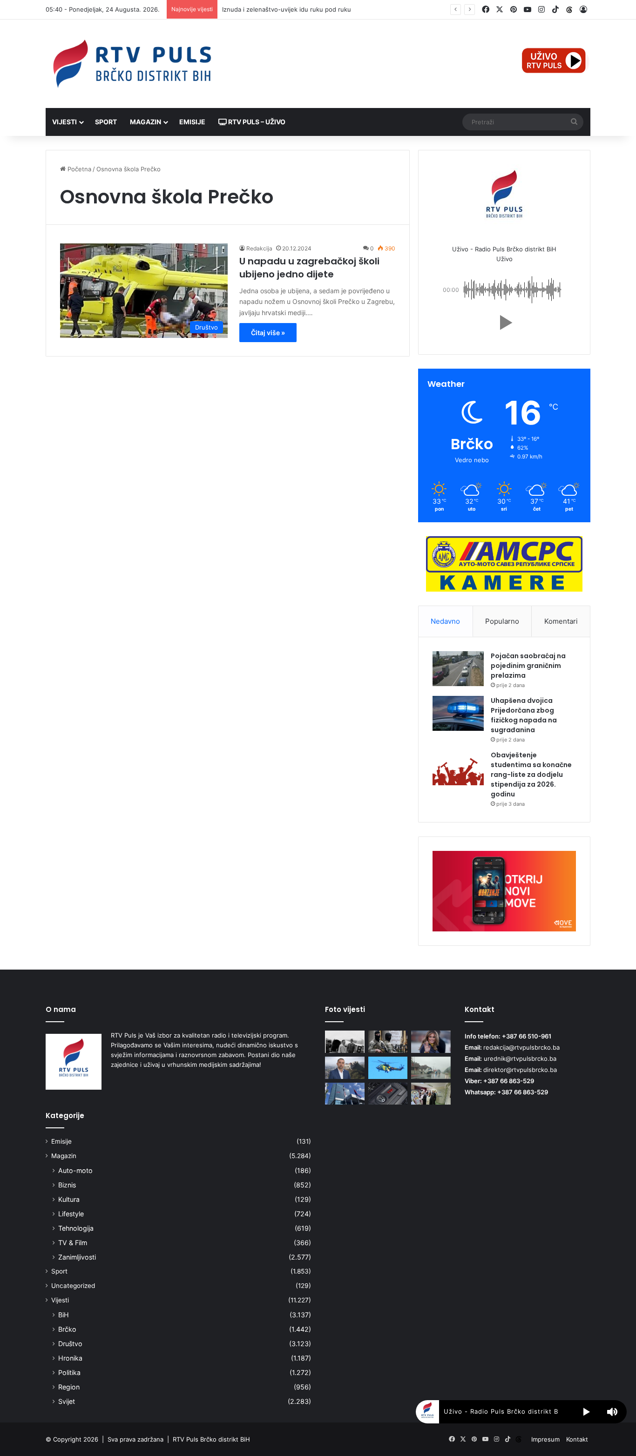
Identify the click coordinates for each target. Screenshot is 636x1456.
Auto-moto (75, 1170)
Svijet (66, 1401)
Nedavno (445, 621)
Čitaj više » (268, 333)
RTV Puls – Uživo (256, 122)
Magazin (145, 122)
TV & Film (72, 1243)
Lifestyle (71, 1214)
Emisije (192, 122)
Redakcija (259, 248)
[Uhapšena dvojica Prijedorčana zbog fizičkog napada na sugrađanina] (458, 713)
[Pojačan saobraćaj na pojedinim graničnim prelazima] (458, 668)
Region (69, 1387)
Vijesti (64, 122)
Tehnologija (76, 1228)
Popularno (502, 621)
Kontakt (577, 1439)
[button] (504, 322)
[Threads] (569, 9)
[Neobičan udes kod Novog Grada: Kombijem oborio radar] (431, 1068)
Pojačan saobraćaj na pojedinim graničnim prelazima (528, 665)
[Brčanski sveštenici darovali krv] (431, 1094)
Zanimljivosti (77, 1257)
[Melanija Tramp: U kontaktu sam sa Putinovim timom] (431, 1042)
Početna (78, 169)
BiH (63, 1315)
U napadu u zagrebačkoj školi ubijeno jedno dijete (309, 268)
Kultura (69, 1199)
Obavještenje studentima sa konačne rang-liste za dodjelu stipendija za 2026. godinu (531, 774)
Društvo (70, 1344)
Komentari (561, 621)
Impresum (545, 1439)
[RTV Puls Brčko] (132, 63)
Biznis (67, 1185)
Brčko (67, 1329)
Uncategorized (73, 1285)
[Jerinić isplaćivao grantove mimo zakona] (345, 1068)
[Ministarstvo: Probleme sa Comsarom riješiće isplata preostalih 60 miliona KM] (345, 1094)
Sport (106, 122)
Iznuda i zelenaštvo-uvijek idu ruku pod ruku (286, 9)
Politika (69, 1372)
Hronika (70, 1358)
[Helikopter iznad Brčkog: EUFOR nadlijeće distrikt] (388, 1068)
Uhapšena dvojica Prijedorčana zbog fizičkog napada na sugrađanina (524, 715)
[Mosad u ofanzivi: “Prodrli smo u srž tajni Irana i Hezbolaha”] (388, 1042)
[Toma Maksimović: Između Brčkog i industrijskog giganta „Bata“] (345, 1042)
